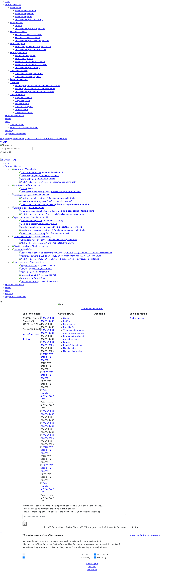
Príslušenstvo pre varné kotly (29, 19)
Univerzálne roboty (24, 112)
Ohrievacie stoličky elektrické (29, 73)
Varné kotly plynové (24, 13)
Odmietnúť (92, 569)
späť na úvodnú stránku (92, 308)
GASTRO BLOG (17, 124)
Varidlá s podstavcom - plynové (30, 61)
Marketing (101, 557)
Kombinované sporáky (25, 55)
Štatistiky (85, 557)
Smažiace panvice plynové (27, 37)
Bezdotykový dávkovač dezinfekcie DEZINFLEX (37, 85)
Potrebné (85, 554)
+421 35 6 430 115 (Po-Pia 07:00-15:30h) (47, 138)
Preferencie (102, 554)
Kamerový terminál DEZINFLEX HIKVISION (35, 88)
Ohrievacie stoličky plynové (28, 76)
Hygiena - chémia (23, 97)
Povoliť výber (92, 563)
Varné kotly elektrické (25, 10)
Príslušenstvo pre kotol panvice (30, 28)
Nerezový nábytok (24, 106)
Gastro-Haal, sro (137, 318)
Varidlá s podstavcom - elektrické (31, 64)
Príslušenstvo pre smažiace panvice (32, 40)
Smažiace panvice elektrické (28, 34)
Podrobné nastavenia (150, 535)
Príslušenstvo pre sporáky (27, 67)
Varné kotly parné (23, 16)
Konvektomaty (22, 103)
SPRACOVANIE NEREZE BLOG (24, 127)
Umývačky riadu (22, 100)
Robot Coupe (21, 109)
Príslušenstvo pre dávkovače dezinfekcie (34, 91)
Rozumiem (134, 535)
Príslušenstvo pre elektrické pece (30, 49)
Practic (18, 25)
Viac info (92, 566)
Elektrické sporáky (24, 58)
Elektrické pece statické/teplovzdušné (33, 46)
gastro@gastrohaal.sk (13, 138)
